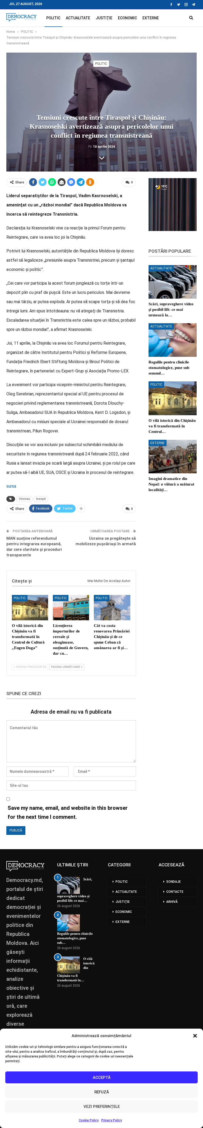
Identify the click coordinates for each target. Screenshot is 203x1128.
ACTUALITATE (78, 18)
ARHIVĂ (172, 902)
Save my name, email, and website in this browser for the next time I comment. (68, 812)
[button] (195, 1035)
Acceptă (101, 1077)
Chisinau (24, 498)
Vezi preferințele (102, 1106)
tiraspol (41, 498)
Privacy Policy (111, 1120)
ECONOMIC (127, 18)
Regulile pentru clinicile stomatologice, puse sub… (75, 938)
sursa (11, 486)
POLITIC (53, 18)
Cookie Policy (89, 1120)
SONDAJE (173, 882)
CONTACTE (174, 892)
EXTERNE (150, 18)
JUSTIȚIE (104, 18)
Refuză (101, 1092)
